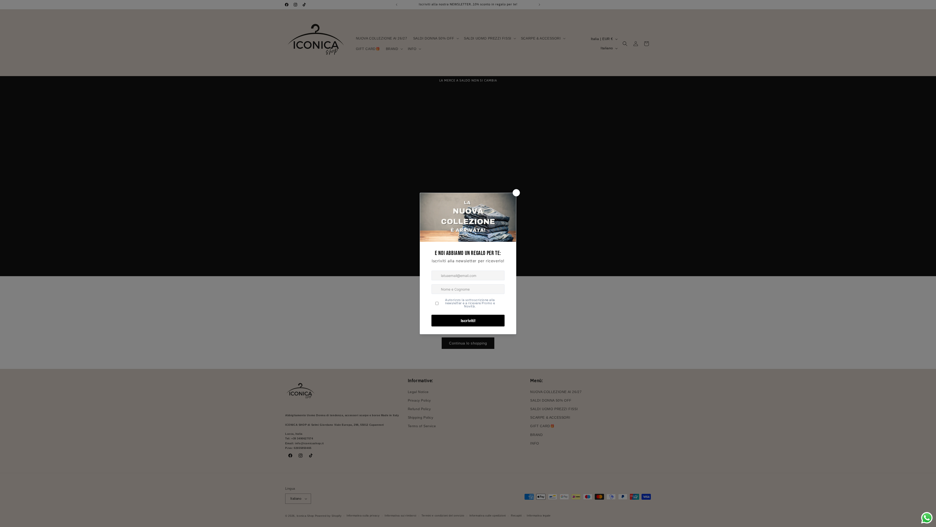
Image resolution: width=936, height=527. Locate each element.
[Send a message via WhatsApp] (927, 518)
